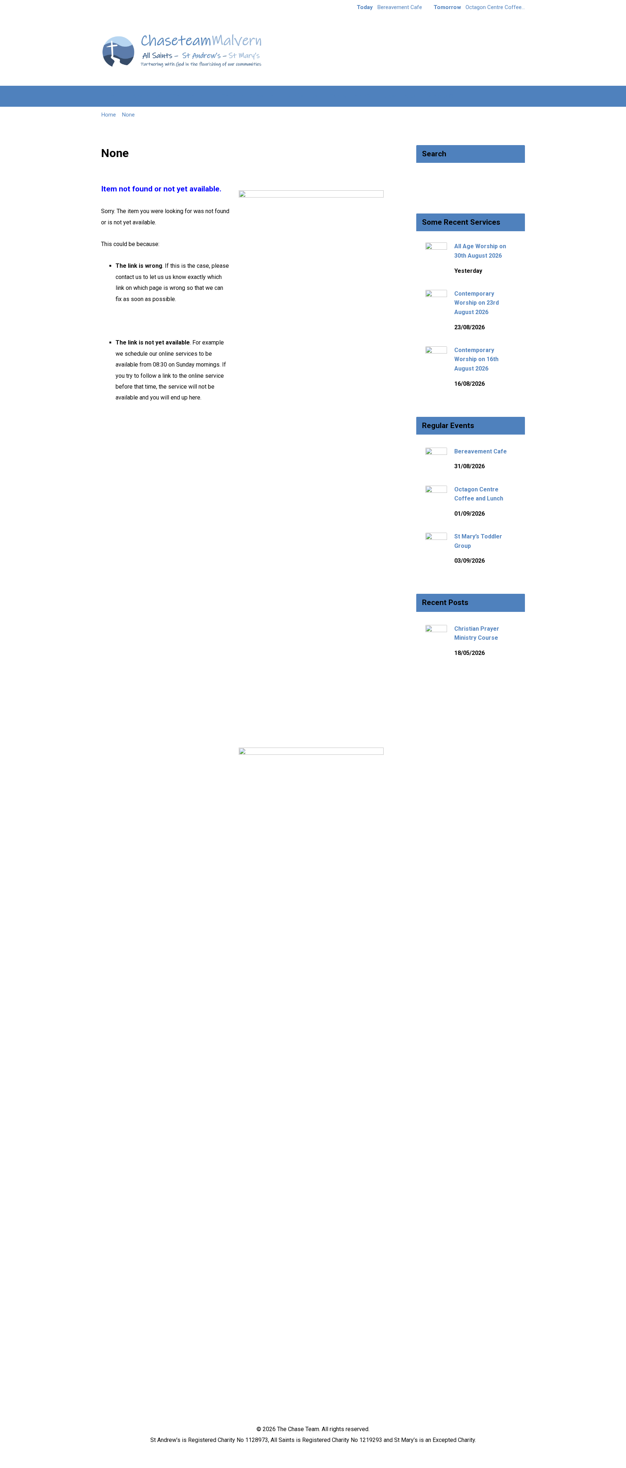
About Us (146, 96)
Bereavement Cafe (480, 451)
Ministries (301, 96)
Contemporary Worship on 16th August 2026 (476, 359)
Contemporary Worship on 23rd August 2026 (476, 303)
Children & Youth (247, 96)
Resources (399, 96)
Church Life (190, 96)
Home (110, 96)
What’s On (442, 96)
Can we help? (349, 96)
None (128, 114)
